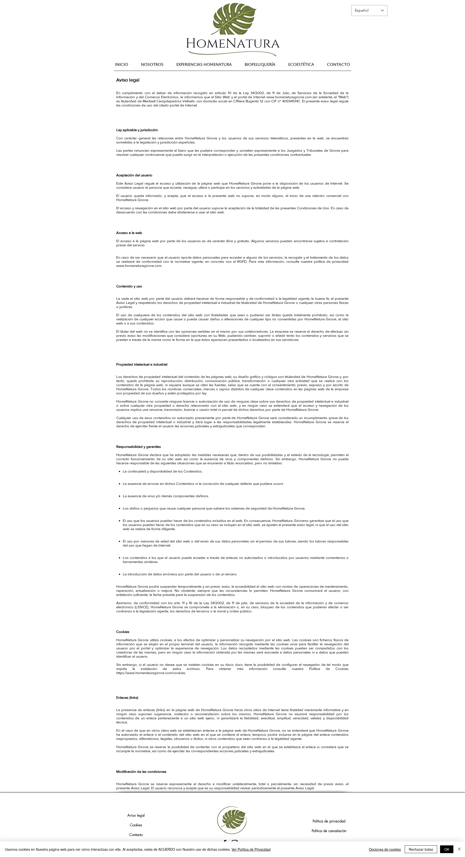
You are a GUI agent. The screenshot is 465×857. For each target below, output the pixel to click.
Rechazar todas (421, 849)
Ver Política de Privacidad (251, 849)
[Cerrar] (459, 849)
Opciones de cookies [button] (385, 849)
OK (446, 849)
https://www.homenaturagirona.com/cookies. (151, 673)
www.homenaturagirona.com (289, 97)
